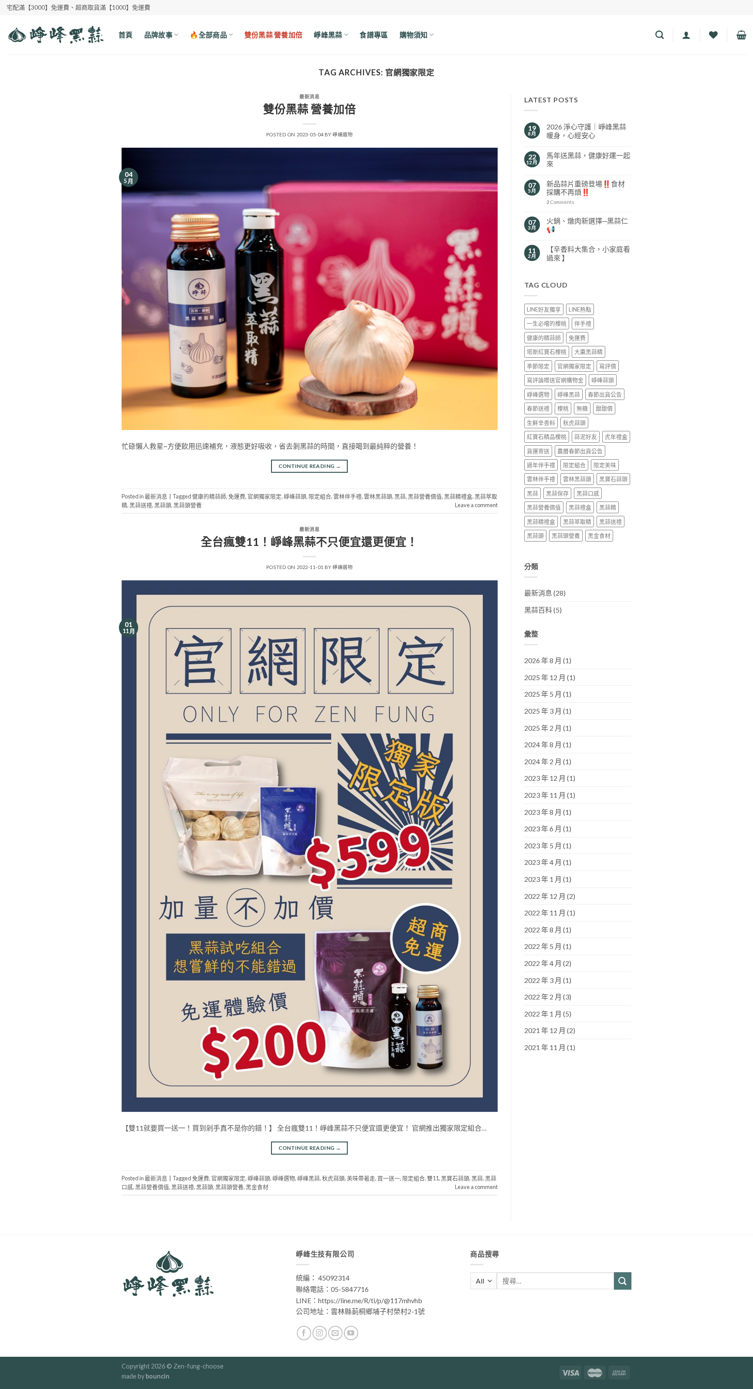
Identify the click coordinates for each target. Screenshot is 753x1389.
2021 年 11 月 (545, 1047)
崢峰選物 (342, 134)
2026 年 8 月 (543, 660)
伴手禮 (582, 323)
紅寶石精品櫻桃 (546, 436)
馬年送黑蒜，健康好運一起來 (588, 159)
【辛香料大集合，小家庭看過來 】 (588, 253)
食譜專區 (374, 34)
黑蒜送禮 (140, 504)
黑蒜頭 (162, 504)
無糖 (582, 408)
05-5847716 (350, 1289)
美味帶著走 (361, 1178)
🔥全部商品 (208, 34)
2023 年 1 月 (543, 879)
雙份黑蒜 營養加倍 (309, 108)
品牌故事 (158, 34)
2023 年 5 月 (543, 845)
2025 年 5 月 (543, 694)
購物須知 (414, 34)
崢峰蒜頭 (295, 496)
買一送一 (388, 1178)
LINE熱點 (580, 309)
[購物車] (741, 34)
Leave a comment (476, 504)
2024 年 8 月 (543, 744)
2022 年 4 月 (543, 963)
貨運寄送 (538, 450)
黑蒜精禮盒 (458, 496)
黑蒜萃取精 (577, 521)
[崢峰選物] (56, 34)
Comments (560, 202)
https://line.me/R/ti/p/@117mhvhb (370, 1300)
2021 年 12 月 (545, 1030)
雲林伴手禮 (347, 496)
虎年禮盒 (616, 436)
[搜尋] (659, 34)
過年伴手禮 (541, 464)
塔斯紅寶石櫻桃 (546, 351)
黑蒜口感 (588, 493)
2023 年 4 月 (543, 862)
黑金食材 (257, 1186)
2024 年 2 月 (543, 761)
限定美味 (605, 464)
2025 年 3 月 (543, 711)
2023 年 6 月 (543, 828)
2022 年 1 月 (543, 1014)
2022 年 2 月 (543, 997)
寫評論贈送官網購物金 (555, 379)
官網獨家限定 (265, 496)
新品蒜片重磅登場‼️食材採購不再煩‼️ (585, 188)
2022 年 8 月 (543, 929)
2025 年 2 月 (543, 728)
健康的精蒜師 (209, 496)
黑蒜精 (607, 507)
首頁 (126, 34)
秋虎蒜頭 (333, 1178)
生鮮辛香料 (541, 422)
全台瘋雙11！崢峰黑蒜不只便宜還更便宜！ (309, 541)
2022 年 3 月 (543, 980)
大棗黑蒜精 (588, 351)
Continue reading (309, 466)
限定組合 (320, 496)
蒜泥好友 (585, 436)
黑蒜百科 (538, 610)
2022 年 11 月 (545, 912)
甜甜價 (604, 408)
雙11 (433, 1178)
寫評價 (607, 365)
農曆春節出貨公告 (580, 450)
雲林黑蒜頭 (378, 496)
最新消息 (309, 96)
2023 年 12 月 (545, 778)
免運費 (236, 496)
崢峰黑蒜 (308, 1178)
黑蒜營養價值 (425, 496)
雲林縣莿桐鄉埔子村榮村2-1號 (378, 1311)
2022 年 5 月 (543, 946)
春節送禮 (538, 408)
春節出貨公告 (605, 394)
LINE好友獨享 (544, 309)
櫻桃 (563, 408)
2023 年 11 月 (545, 795)
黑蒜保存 (557, 493)
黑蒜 (400, 496)
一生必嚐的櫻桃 (546, 323)
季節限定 (538, 365)
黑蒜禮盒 (580, 507)
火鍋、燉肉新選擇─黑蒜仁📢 (587, 225)
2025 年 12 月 (545, 677)
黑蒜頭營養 (187, 504)
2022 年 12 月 (545, 896)
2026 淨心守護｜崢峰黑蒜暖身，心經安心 (586, 130)
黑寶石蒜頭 (455, 1178)
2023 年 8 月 (543, 812)
